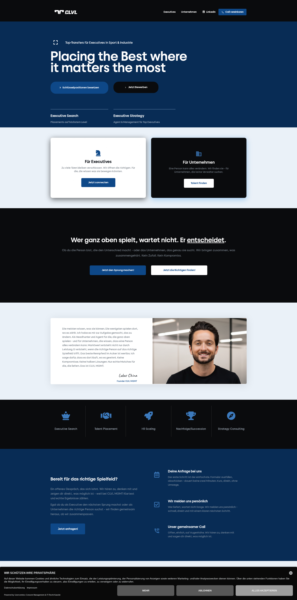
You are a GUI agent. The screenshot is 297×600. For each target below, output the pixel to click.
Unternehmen (189, 11)
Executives (170, 11)
